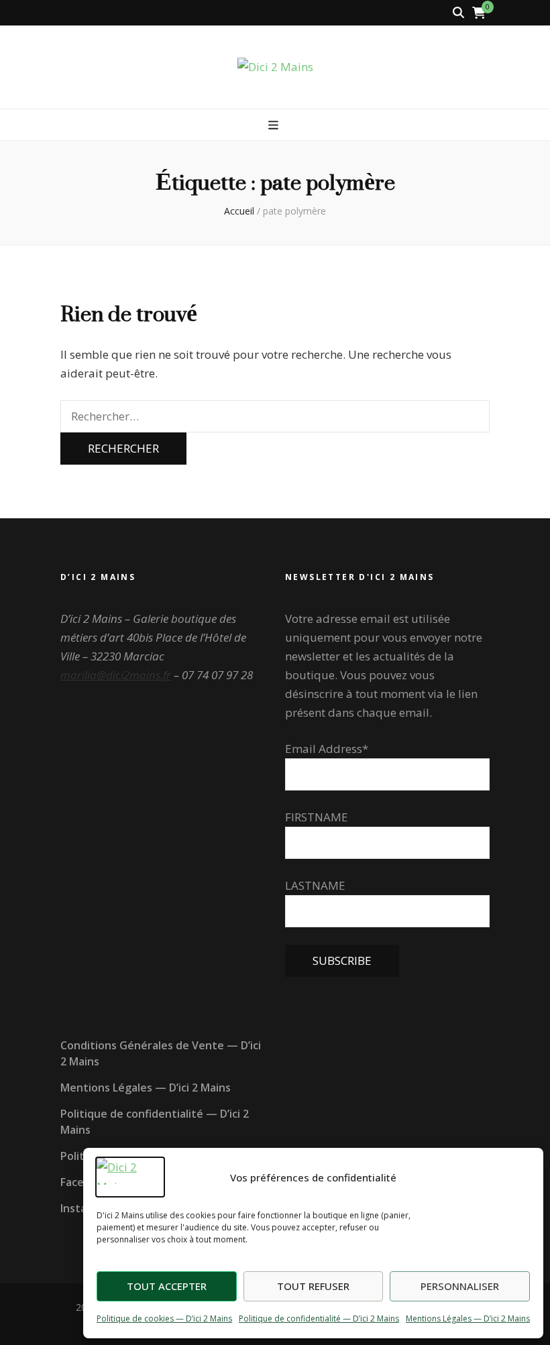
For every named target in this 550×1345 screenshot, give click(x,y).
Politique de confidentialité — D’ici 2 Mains (319, 1318)
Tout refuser (313, 1286)
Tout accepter (167, 1286)
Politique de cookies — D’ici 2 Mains (164, 1318)
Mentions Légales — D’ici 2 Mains (468, 1318)
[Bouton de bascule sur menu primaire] (275, 125)
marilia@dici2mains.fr (115, 675)
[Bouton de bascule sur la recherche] (458, 12)
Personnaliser (460, 1286)
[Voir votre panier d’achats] (479, 13)
